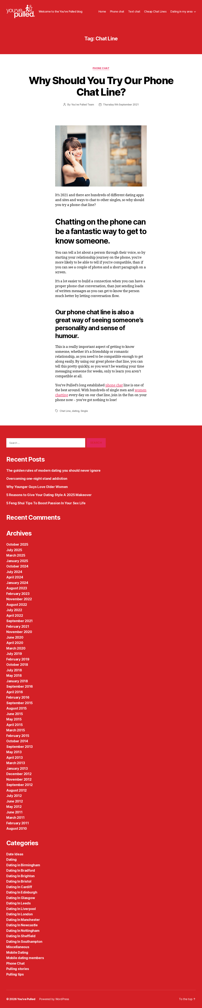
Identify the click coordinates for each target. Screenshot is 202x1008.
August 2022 (16, 605)
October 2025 (17, 544)
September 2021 (19, 621)
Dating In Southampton (24, 942)
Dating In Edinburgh (21, 892)
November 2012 (19, 779)
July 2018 (14, 670)
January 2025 (17, 561)
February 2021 (17, 626)
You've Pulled (26, 999)
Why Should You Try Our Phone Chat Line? (101, 86)
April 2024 (14, 577)
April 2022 (14, 616)
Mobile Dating (17, 952)
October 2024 (17, 566)
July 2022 (14, 610)
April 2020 (14, 643)
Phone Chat (101, 68)
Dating (11, 860)
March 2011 (15, 818)
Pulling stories (17, 969)
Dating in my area (181, 11)
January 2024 (17, 583)
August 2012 (16, 790)
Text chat (134, 11)
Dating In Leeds (18, 903)
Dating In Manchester (23, 920)
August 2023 (16, 588)
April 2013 (14, 758)
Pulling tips (15, 974)
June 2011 (14, 812)
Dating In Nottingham (22, 931)
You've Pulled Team (82, 104)
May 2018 (14, 676)
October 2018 (17, 665)
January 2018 (17, 681)
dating (75, 410)
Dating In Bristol (18, 881)
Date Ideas (14, 854)
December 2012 (19, 774)
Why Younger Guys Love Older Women (37, 487)
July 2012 (14, 796)
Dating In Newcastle (22, 925)
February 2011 (17, 823)
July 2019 (14, 654)
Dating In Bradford (20, 870)
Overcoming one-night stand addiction (36, 479)
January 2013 (17, 768)
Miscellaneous (17, 947)
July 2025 (14, 550)
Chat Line (65, 410)
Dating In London (19, 914)
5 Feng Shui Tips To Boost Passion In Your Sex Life (46, 503)
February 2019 (17, 659)
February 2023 (18, 594)
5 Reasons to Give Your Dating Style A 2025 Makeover (49, 495)
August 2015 (16, 708)
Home (102, 11)
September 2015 (19, 703)
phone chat (114, 385)
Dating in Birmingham (23, 865)
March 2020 (15, 648)
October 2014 (17, 741)
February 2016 (17, 697)
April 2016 (14, 692)
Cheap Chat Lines (155, 11)
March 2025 (15, 555)
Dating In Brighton (20, 876)
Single (84, 410)
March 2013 (15, 763)
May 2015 (14, 719)
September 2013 (19, 747)
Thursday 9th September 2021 (121, 104)
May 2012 (14, 807)
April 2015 (14, 725)
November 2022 (19, 599)
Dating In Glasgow (20, 898)
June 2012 (14, 801)
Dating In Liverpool (21, 909)
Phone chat (117, 11)
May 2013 (14, 752)
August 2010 (16, 828)
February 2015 (17, 736)
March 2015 (15, 730)
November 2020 (19, 632)
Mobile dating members (25, 958)
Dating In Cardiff (19, 887)
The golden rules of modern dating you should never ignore (53, 470)
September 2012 (19, 785)
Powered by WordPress (54, 999)
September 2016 (19, 686)
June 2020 (14, 637)
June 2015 (14, 714)
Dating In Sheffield (21, 936)
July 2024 (14, 572)
